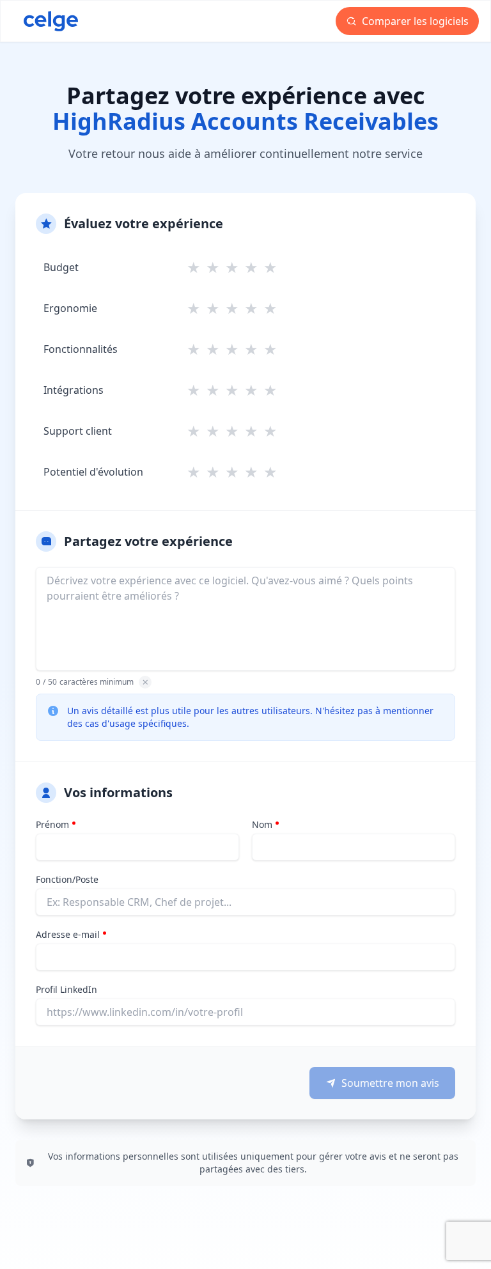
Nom (262, 824)
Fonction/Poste (67, 879)
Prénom (52, 824)
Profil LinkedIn (66, 989)
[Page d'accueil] (51, 21)
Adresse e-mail (68, 934)
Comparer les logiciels (414, 21)
